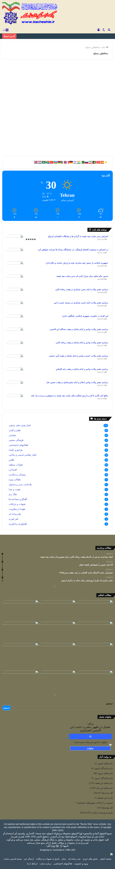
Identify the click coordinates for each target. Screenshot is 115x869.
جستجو (109, 703)
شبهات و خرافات (17, 504)
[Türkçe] (98, 162)
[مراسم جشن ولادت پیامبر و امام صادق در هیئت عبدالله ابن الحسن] (15, 333)
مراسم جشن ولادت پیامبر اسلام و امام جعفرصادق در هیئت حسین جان (77, 382)
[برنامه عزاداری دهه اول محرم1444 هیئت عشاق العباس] (20, 656)
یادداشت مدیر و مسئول (20, 484)
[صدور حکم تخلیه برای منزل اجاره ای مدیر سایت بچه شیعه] (15, 280)
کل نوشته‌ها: (107, 808)
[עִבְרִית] (75, 162)
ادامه (29, 143)
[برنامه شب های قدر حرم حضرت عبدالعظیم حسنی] (95, 632)
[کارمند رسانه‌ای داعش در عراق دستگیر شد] (20, 681)
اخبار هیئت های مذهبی (20, 425)
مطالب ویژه (15, 479)
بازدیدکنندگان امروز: (103, 768)
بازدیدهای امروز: (105, 763)
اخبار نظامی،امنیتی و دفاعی (22, 455)
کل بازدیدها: (107, 793)
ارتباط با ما (32, 863)
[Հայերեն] (59, 162)
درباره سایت (45, 863)
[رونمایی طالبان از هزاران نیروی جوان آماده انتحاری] (20, 610)
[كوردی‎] (106, 162)
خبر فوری (13, 519)
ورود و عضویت (81, 863)
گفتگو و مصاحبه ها (18, 499)
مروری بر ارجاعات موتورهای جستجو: (95, 803)
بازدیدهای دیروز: (105, 773)
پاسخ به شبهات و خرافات (47, 859)
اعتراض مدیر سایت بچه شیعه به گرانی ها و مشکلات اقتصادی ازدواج (78, 236)
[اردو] (83, 162)
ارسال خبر (29, 859)
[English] (36, 162)
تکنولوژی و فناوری (18, 524)
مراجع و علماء (16, 450)
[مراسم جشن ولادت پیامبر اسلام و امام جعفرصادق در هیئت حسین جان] (15, 386)
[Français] (67, 162)
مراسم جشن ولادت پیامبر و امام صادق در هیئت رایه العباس (82, 369)
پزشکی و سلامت (17, 474)
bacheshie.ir (58, 850)
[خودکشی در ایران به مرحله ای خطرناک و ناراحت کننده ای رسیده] (95, 610)
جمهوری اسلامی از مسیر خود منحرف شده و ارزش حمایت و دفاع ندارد (77, 263)
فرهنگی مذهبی (16, 440)
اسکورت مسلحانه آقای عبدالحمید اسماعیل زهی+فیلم (22, 84)
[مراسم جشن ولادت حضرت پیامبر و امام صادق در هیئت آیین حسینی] (15, 359)
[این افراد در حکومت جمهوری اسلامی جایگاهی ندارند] (15, 320)
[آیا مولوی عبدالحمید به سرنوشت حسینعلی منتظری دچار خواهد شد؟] (58, 653)
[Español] (102, 162)
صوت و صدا (15, 489)
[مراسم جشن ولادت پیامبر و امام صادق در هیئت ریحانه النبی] (15, 346)
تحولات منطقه (16, 464)
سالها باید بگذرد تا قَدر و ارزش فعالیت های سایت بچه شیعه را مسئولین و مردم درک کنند (69, 396)
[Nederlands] (40, 162)
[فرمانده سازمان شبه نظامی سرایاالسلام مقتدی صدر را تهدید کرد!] (95, 681)
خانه (104, 47)
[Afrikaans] (48, 162)
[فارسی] (91, 162)
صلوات (90, 748)
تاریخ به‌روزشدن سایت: (102, 812)
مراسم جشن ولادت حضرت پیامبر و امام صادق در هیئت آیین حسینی (78, 356)
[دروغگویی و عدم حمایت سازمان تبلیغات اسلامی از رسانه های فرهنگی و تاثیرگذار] (58, 610)
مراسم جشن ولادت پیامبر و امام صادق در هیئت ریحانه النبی (82, 342)
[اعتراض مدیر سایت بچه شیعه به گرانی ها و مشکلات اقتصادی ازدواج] (15, 240)
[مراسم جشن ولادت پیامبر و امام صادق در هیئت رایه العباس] (15, 373)
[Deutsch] (71, 162)
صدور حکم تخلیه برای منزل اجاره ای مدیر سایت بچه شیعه (82, 276)
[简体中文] (52, 162)
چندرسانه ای (15, 514)
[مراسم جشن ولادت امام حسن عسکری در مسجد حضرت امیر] (15, 306)
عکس (12, 460)
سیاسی (12, 435)
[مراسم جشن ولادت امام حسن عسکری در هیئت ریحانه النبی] (15, 293)
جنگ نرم (13, 494)
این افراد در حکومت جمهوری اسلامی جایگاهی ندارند (85, 316)
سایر (64, 859)
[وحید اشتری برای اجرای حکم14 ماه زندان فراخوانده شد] (20, 632)
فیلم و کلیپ (26, 69)
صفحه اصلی (105, 859)
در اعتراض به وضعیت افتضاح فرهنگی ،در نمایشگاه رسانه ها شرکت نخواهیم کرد (73, 249)
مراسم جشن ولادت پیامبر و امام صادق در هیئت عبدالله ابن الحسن (79, 329)
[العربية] (44, 162)
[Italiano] (63, 162)
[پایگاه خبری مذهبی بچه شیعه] (30, 13)
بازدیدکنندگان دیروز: (103, 778)
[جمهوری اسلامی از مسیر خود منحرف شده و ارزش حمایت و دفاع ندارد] (15, 267)
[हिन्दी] (79, 162)
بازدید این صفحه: (104, 798)
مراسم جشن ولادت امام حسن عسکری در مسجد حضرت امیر (81, 303)
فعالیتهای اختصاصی (18, 445)
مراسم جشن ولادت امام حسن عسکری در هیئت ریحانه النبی (81, 289)
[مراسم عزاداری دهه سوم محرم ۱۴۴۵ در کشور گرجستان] (95, 653)
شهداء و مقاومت (17, 509)
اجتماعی (13, 469)
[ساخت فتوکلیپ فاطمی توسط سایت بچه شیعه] (58, 632)
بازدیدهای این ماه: (104, 788)
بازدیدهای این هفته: (103, 783)
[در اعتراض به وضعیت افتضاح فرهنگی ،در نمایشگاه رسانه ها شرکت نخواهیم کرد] (15, 253)
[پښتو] (94, 162)
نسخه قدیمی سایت (13, 859)
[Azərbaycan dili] (56, 162)
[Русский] (87, 162)
